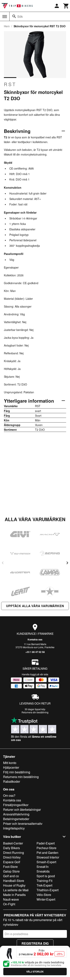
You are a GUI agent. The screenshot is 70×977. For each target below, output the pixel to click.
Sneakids (43, 871)
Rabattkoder (11, 781)
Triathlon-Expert (48, 890)
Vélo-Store (44, 894)
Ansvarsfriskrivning (16, 814)
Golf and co (11, 876)
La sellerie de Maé (16, 890)
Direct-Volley (12, 857)
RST (10, 84)
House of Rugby (14, 885)
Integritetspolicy (14, 828)
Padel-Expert (46, 843)
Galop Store (11, 871)
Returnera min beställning (21, 777)
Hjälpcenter (11, 767)
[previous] (2, 563)
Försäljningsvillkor (15, 805)
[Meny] (4, 16)
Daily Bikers (11, 848)
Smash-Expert (46, 862)
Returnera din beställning (35, 712)
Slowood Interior (48, 857)
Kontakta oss (35, 639)
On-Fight (9, 904)
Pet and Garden (47, 852)
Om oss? (9, 795)
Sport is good (46, 876)
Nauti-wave (11, 899)
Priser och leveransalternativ (22, 823)
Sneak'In (43, 866)
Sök (20, 16)
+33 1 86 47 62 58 (35, 652)
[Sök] (14, 16)
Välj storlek (35, 971)
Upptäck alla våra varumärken (35, 606)
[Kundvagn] (66, 6)
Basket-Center (13, 843)
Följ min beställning (16, 772)
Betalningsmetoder (16, 819)
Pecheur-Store (46, 848)
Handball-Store (13, 880)
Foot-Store (10, 866)
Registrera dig (35, 943)
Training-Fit (44, 880)
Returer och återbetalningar (22, 809)
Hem (7, 26)
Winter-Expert (46, 899)
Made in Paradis (14, 894)
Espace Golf (11, 862)
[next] (67, 563)
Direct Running (13, 852)
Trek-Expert (44, 885)
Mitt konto (9, 762)
